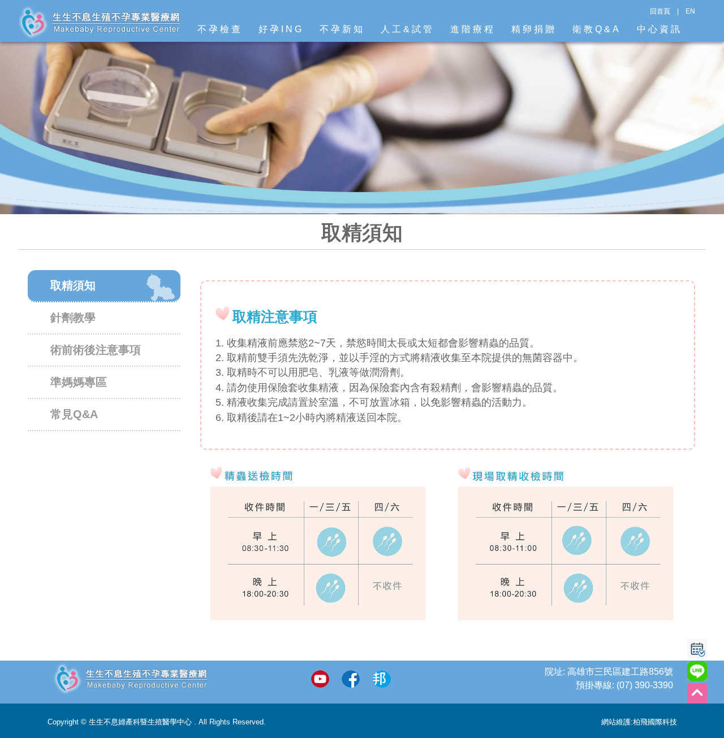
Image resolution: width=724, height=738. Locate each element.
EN (690, 11)
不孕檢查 (220, 29)
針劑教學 (73, 317)
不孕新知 (342, 29)
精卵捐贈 (534, 29)
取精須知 (73, 285)
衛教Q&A (596, 29)
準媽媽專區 (78, 382)
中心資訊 (659, 29)
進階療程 (472, 29)
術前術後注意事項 (95, 350)
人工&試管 (407, 29)
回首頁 (660, 11)
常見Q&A (74, 414)
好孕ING (281, 29)
